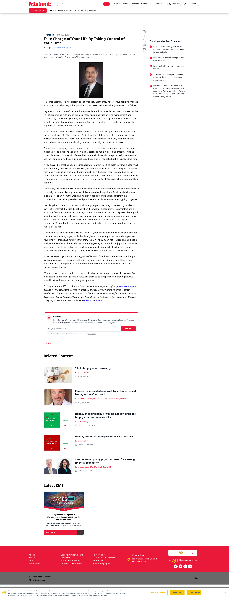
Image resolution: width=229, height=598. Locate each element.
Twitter (99, 300)
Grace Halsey (83, 421)
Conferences (146, 4)
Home (196, 578)
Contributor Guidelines (71, 563)
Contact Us (34, 560)
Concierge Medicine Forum (67, 11)
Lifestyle (48, 344)
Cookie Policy (103, 595)
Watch (125, 4)
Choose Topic (36, 10)
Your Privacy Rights (101, 563)
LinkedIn (87, 300)
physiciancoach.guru (126, 286)
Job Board (65, 557)
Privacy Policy (99, 555)
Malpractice (92, 11)
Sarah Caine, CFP (104, 467)
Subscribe (127, 329)
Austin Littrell (83, 372)
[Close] (225, 592)
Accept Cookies (194, 592)
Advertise (33, 557)
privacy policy (91, 334)
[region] (114, 592)
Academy (135, 4)
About (32, 555)
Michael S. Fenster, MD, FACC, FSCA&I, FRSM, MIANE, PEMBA (102, 398)
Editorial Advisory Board (72, 555)
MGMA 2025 (82, 11)
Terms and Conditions (71, 560)
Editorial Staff (35, 563)
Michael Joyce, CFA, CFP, (87, 467)
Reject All (177, 592)
